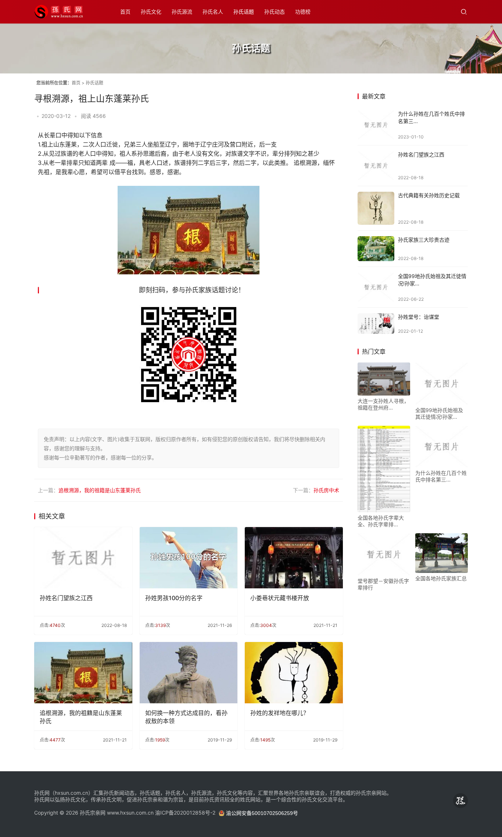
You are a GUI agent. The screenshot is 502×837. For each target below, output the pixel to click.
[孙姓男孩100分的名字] (189, 557)
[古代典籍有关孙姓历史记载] (376, 208)
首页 (125, 11)
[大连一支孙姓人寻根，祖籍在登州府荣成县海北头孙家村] (384, 379)
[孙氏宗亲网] (67, 8)
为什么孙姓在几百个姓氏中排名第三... (441, 476)
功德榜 (303, 11)
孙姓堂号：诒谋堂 (418, 317)
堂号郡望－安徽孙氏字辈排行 (383, 584)
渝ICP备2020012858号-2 (185, 812)
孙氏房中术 (326, 490)
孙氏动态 (274, 11)
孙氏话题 (243, 11)
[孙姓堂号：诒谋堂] (376, 323)
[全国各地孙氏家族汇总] (441, 553)
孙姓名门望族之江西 (66, 598)
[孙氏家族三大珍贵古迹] (376, 248)
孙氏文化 (151, 11)
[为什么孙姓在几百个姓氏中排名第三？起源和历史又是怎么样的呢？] (376, 125)
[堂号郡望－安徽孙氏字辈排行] (384, 554)
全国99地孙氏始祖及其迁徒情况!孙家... (439, 413)
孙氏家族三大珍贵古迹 (423, 240)
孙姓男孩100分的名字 (173, 598)
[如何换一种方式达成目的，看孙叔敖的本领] (189, 672)
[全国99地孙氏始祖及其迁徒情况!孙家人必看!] (376, 287)
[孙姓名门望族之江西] (83, 557)
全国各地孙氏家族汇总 (441, 578)
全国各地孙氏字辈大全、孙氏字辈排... (381, 521)
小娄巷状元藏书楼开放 (279, 598)
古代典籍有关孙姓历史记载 (429, 195)
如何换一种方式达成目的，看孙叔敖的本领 (186, 717)
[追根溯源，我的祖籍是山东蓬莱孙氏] (83, 672)
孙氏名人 (212, 11)
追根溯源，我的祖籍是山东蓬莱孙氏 (99, 490)
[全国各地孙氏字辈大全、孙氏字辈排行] (384, 469)
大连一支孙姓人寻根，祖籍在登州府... (383, 404)
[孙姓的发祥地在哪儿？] (294, 672)
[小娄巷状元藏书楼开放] (294, 557)
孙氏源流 (182, 11)
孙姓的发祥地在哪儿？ (279, 713)
